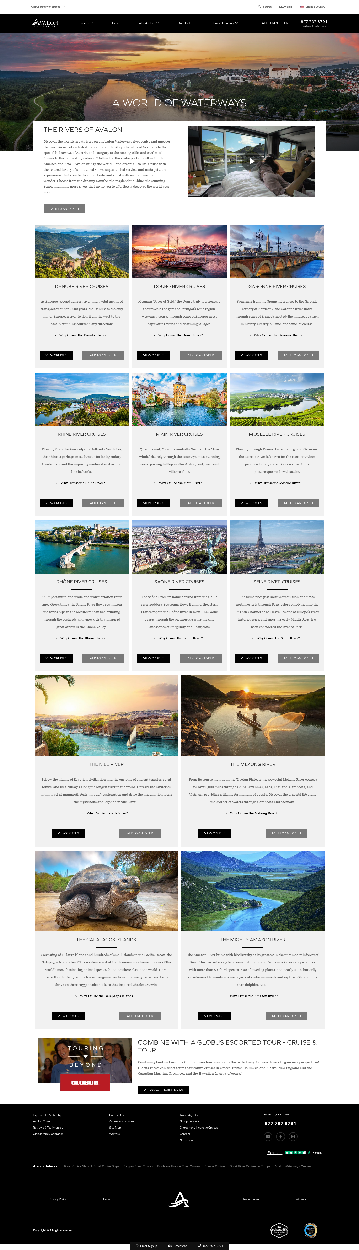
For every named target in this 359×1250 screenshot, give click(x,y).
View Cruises (56, 355)
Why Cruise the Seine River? (278, 638)
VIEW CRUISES (251, 355)
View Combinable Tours (164, 1090)
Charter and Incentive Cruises (199, 1127)
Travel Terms (251, 1199)
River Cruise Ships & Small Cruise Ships (91, 1166)
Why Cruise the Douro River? (180, 335)
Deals (115, 23)
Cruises (84, 23)
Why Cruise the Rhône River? (82, 638)
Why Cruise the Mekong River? (253, 813)
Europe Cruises (215, 1166)
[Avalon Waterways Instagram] (293, 1136)
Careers (185, 1133)
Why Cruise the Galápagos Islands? (107, 996)
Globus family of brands (45, 6)
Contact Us (116, 1115)
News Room (187, 1140)
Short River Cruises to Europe (250, 1166)
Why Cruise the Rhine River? (83, 483)
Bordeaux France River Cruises (178, 1166)
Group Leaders (189, 1121)
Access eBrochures (121, 1121)
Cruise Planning (223, 23)
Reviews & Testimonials (48, 1127)
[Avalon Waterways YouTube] (268, 1136)
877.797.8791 (314, 21)
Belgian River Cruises (138, 1166)
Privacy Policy (58, 1199)
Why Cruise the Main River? (180, 483)
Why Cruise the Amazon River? (254, 996)
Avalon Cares (41, 1121)
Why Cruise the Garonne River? (278, 335)
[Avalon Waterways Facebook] (280, 1136)
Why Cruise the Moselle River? (278, 483)
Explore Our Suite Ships (48, 1115)
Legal (107, 1199)
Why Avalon (146, 23)
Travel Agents (189, 1115)
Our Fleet (184, 23)
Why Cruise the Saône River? (180, 638)
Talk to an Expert (275, 23)
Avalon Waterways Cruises (293, 1166)
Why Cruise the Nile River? (107, 813)
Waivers (114, 1133)
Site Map (115, 1127)
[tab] (82, 299)
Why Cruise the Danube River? (82, 335)
